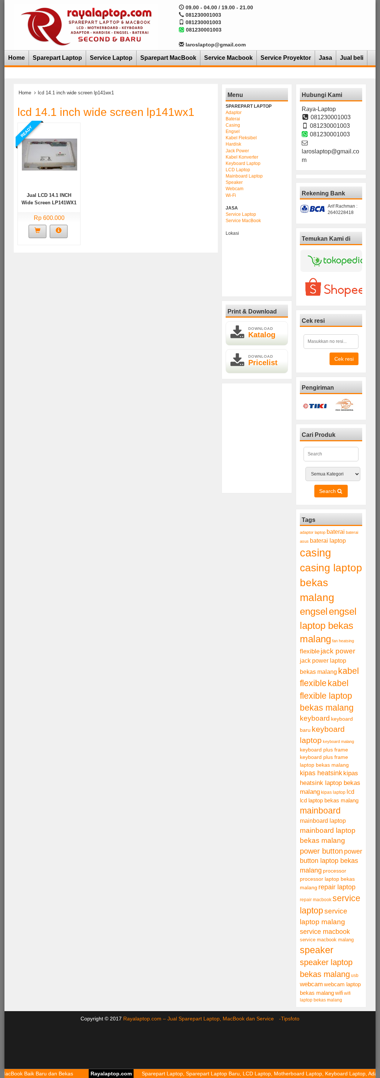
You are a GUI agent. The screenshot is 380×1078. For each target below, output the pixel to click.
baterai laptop (328, 540)
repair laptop (337, 887)
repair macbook (315, 899)
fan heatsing (343, 641)
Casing (233, 125)
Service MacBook (243, 220)
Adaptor (234, 112)
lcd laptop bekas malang (329, 800)
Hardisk (233, 144)
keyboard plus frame (324, 750)
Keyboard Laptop (243, 163)
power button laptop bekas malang (331, 861)
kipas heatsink (321, 773)
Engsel (233, 131)
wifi (339, 993)
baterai (336, 532)
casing (315, 552)
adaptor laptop (312, 532)
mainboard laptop (323, 820)
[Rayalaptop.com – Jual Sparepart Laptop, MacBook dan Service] (86, 26)
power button (321, 851)
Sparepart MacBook (168, 58)
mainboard (320, 810)
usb (354, 975)
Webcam (234, 188)
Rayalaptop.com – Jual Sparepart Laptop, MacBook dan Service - (202, 1019)
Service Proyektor (286, 58)
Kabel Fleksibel (241, 137)
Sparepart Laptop (57, 58)
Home (16, 58)
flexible (310, 651)
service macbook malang (327, 939)
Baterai (233, 118)
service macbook (325, 931)
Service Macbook (228, 58)
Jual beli (351, 58)
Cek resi (344, 359)
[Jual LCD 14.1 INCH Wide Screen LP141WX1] (49, 154)
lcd (350, 791)
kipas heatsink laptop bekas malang (330, 782)
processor (334, 871)
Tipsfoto (290, 1019)
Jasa (325, 58)
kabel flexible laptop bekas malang (327, 695)
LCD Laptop (238, 169)
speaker (316, 950)
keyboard (315, 718)
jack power (338, 651)
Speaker (234, 182)
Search (328, 491)
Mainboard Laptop (244, 176)
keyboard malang (338, 741)
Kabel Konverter (242, 157)
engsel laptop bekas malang (328, 625)
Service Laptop (111, 58)
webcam (311, 984)
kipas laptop (333, 792)
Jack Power (237, 150)
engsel (314, 611)
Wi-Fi (231, 195)
